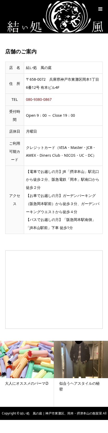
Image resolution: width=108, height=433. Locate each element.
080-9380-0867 (39, 99)
